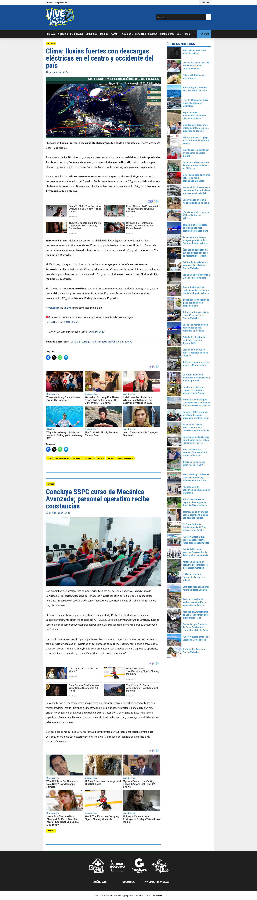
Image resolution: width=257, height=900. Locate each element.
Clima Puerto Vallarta (83, 458)
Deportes (140, 34)
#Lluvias (68, 307)
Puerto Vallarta (125, 458)
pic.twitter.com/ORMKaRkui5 (62, 322)
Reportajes (76, 34)
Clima (50, 458)
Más (187, 34)
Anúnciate (99, 881)
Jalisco (104, 34)
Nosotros (128, 881)
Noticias (63, 34)
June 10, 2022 (96, 331)
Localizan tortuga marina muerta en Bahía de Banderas (101, 341)
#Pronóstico (53, 307)
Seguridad (91, 34)
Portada (51, 34)
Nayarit (115, 34)
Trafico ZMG (167, 34)
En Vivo (205, 34)
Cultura (153, 34)
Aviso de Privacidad (157, 881)
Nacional (127, 34)
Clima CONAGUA (62, 458)
